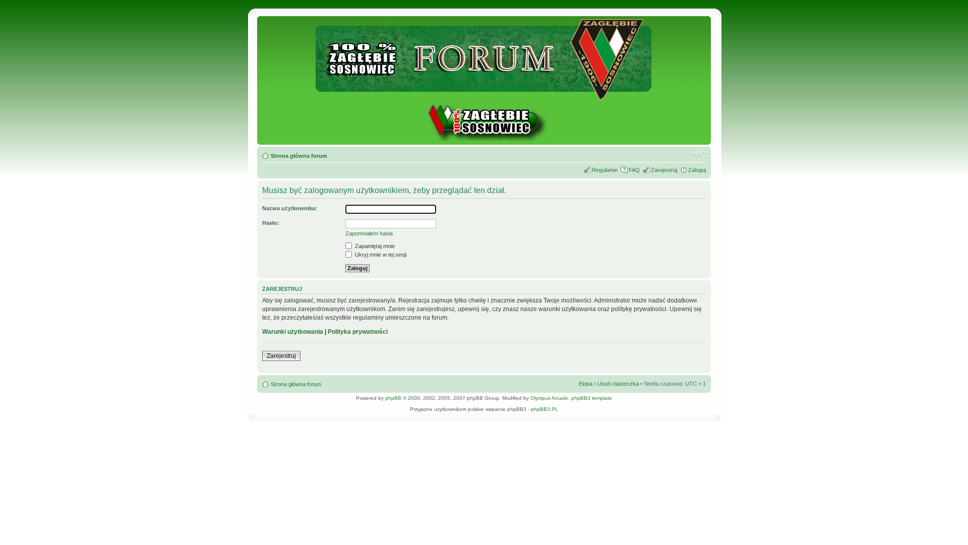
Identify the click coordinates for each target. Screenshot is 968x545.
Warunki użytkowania (292, 331)
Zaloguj (697, 170)
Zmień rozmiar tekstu (698, 153)
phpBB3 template (591, 398)
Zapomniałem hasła (369, 233)
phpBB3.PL (544, 409)
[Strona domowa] (484, 139)
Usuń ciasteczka (618, 384)
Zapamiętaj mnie (374, 246)
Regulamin (605, 170)
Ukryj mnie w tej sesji (379, 255)
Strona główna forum (299, 156)
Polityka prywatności (358, 331)
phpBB (393, 398)
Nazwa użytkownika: (289, 208)
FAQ (634, 170)
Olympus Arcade (549, 398)
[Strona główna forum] (484, 96)
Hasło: (270, 223)
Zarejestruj (664, 170)
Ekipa (585, 384)
